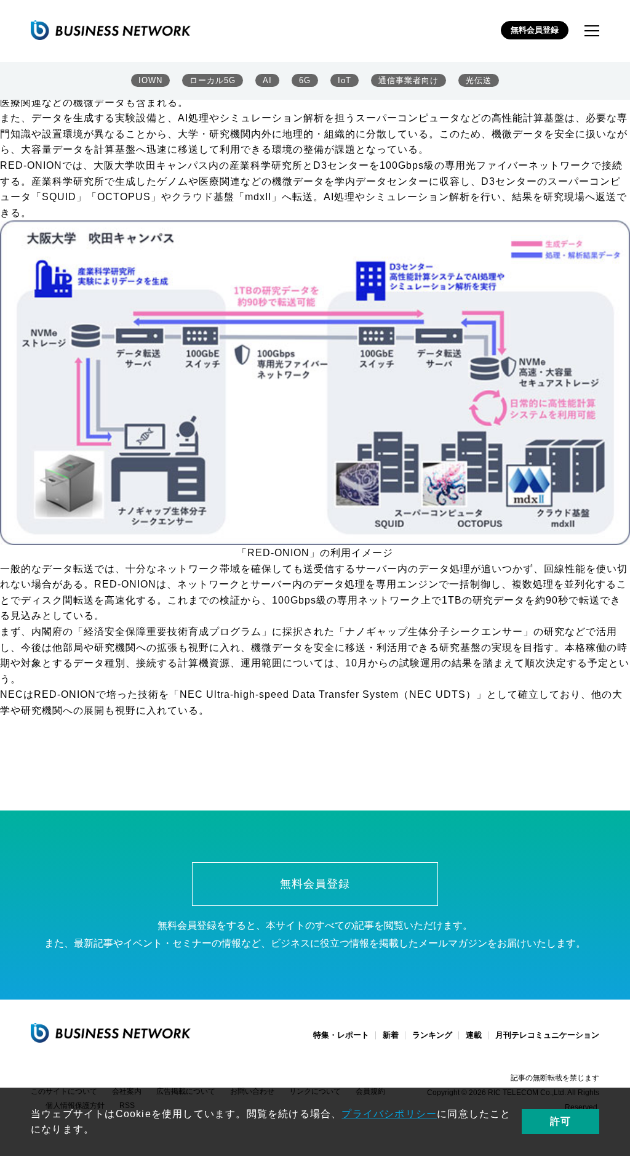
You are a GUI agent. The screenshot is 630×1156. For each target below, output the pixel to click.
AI (267, 80)
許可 (560, 1121)
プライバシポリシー (389, 1114)
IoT (344, 80)
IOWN (150, 80)
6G (305, 80)
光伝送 (479, 80)
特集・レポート (341, 1035)
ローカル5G (212, 80)
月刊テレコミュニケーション (547, 1035)
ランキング (432, 1035)
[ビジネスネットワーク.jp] (111, 30)
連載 (474, 1035)
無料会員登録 (535, 29)
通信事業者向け (408, 80)
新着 (391, 1035)
